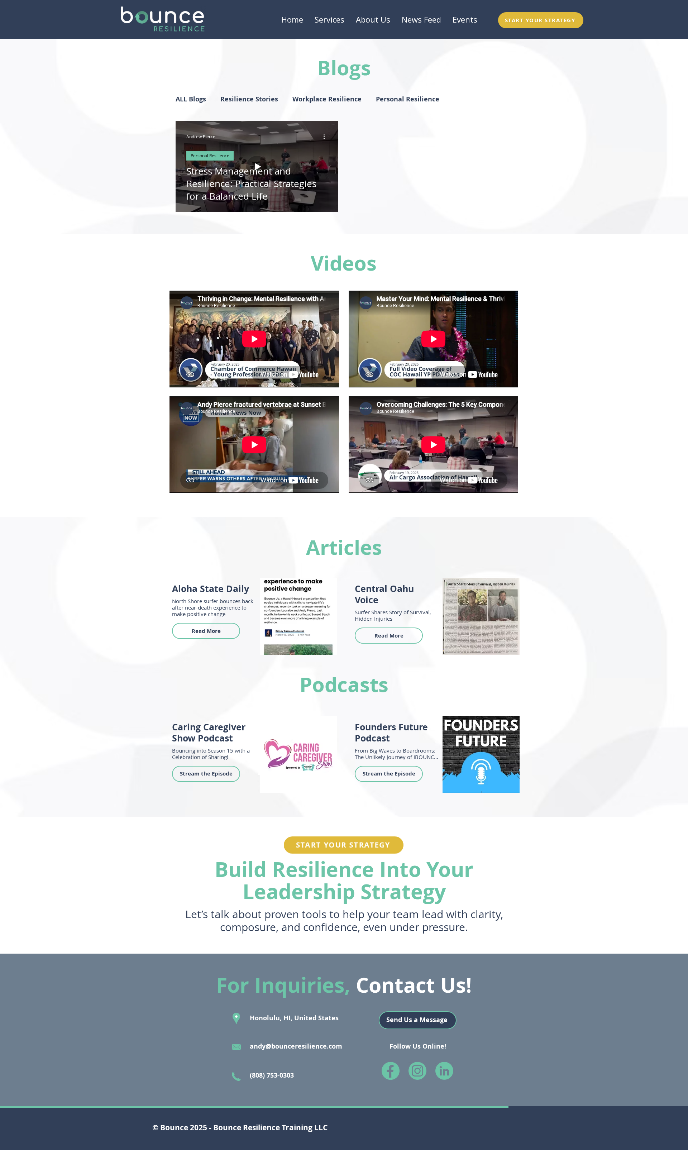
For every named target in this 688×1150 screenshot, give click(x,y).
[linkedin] (444, 1071)
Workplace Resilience (327, 99)
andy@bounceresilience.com (296, 1046)
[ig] (417, 1071)
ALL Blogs (191, 99)
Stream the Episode (206, 773)
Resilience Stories (249, 99)
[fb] (391, 1071)
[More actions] (326, 136)
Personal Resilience (407, 99)
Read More (206, 631)
